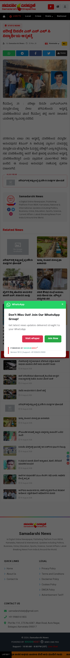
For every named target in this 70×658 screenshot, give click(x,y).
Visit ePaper (32, 339)
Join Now (53, 339)
